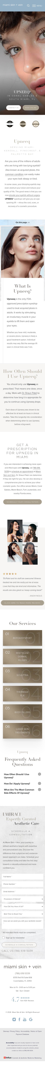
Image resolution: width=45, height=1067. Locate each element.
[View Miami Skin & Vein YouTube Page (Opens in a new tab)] (25, 1020)
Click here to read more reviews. (22, 603)
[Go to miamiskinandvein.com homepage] (12, 6)
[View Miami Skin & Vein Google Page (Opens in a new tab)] (31, 1020)
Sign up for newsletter (15, 937)
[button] (34, 6)
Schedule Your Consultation (22, 502)
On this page (21, 222)
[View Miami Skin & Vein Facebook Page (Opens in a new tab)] (19, 1020)
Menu (39, 5)
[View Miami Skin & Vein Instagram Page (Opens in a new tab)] (14, 1020)
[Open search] (28, 5)
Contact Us (14, 108)
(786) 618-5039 (23, 951)
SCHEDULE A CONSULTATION (19, 945)
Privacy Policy (15, 1031)
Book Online (30, 108)
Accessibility (25, 1031)
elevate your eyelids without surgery (24, 195)
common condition (14, 174)
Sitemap (6, 1031)
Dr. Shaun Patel (29, 392)
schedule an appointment (22, 471)
